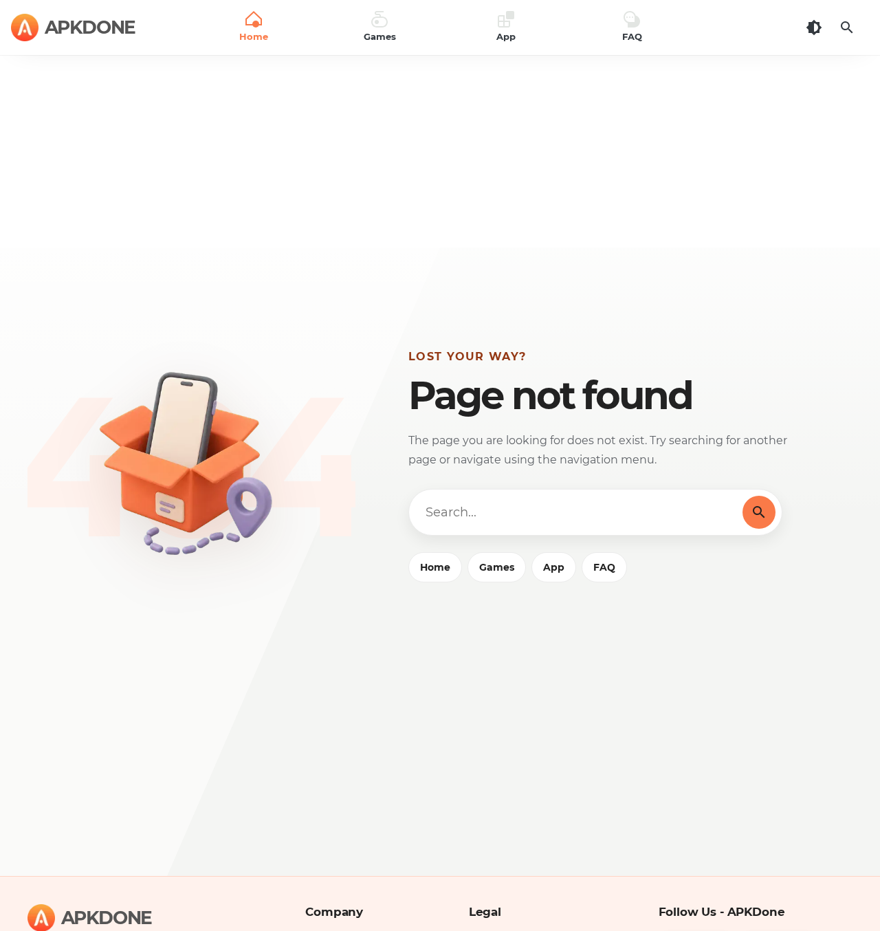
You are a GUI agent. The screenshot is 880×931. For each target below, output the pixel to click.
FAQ (604, 567)
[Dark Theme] (814, 27)
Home (435, 567)
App (553, 567)
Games (496, 567)
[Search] (847, 27)
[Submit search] (759, 512)
